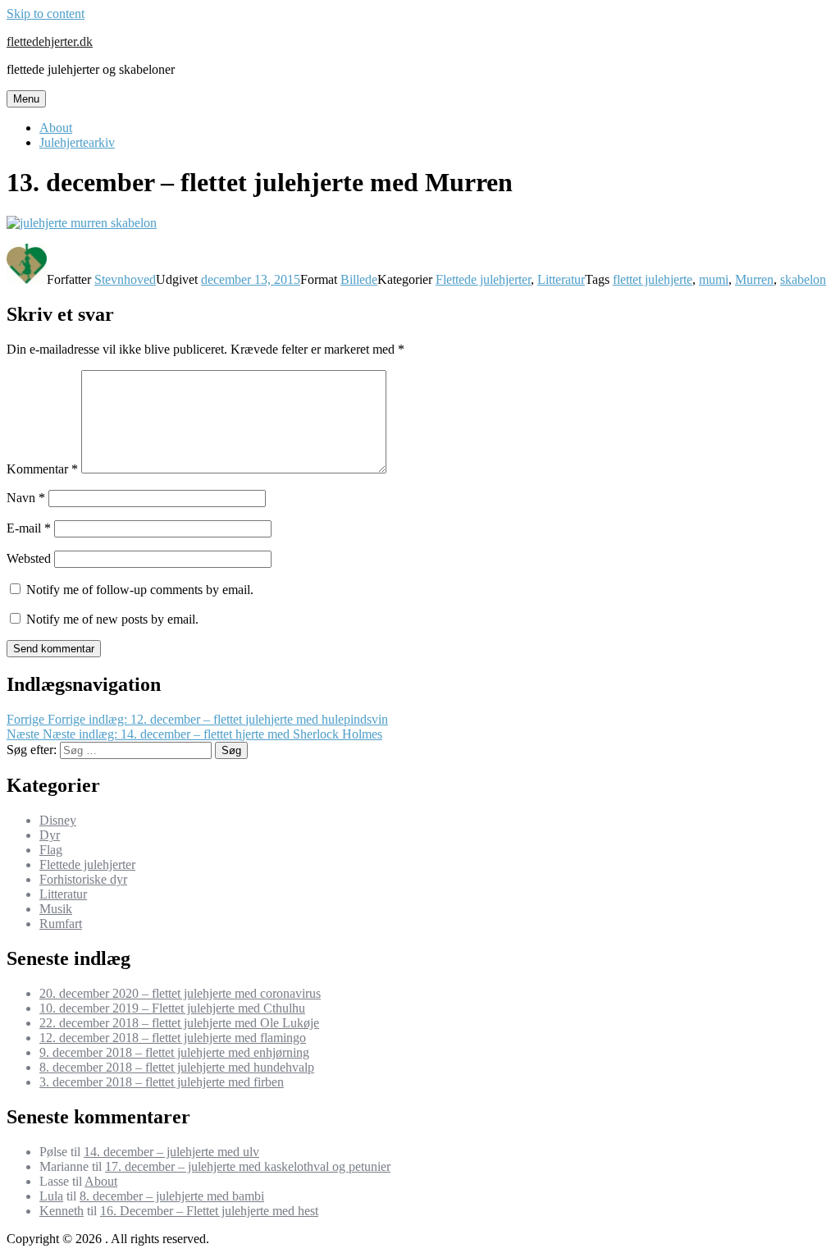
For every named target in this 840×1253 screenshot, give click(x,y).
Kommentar (42, 469)
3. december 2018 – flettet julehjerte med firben (161, 1082)
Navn (26, 498)
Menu (26, 99)
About (55, 128)
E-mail (29, 528)
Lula (51, 1196)
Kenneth (61, 1211)
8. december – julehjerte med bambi (172, 1196)
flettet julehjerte (652, 279)
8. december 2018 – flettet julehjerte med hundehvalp (176, 1067)
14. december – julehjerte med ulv (171, 1152)
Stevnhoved (125, 279)
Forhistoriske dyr (83, 879)
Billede (358, 279)
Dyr (49, 835)
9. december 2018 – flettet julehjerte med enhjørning (174, 1052)
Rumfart (60, 924)
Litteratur (561, 279)
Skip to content (45, 14)
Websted (29, 558)
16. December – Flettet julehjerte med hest (209, 1211)
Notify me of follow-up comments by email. (139, 590)
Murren (754, 279)
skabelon (803, 279)
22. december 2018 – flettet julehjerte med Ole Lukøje (179, 1023)
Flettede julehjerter (483, 279)
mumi (713, 279)
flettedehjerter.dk (50, 41)
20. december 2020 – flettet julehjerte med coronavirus (180, 993)
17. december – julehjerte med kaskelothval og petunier (247, 1166)
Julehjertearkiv (77, 142)
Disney (57, 820)
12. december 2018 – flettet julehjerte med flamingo (172, 1038)
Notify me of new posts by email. (112, 619)
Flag (50, 850)
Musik (55, 909)
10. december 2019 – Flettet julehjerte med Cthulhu (172, 1008)
